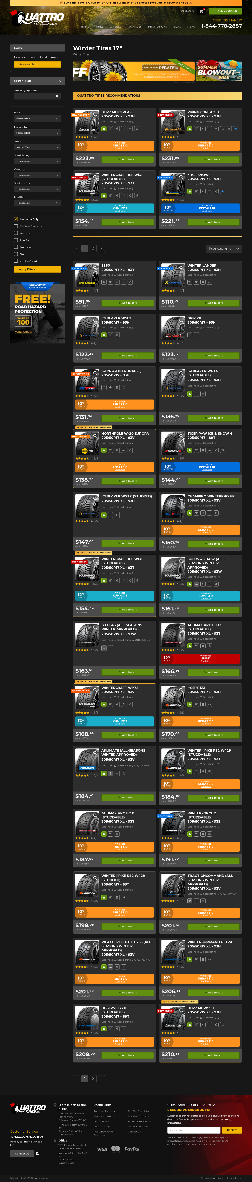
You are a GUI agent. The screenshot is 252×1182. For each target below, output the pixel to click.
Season (18, 141)
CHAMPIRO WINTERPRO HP (211, 496)
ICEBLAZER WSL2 (116, 318)
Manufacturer (22, 126)
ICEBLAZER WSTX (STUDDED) (126, 496)
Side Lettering (22, 183)
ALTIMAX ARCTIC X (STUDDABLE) (117, 815)
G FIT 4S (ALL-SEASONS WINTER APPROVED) (121, 627)
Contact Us (22, 1153)
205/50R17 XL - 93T (117, 183)
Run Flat (25, 240)
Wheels (115, 26)
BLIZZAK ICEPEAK (116, 112)
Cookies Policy (102, 1126)
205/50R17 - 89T (201, 438)
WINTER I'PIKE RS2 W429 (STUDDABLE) (209, 752)
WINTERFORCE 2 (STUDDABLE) (201, 815)
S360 (105, 265)
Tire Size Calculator (139, 1111)
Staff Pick (25, 233)
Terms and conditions (212, 1178)
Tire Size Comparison (140, 1116)
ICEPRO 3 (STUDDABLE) (121, 371)
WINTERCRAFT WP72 (119, 688)
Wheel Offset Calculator (141, 1121)
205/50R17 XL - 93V (117, 438)
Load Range (21, 197)
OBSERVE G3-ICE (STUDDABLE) (115, 1010)
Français (187, 11)
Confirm (232, 1130)
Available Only (29, 219)
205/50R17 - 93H (115, 322)
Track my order (225, 10)
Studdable (25, 247)
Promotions (157, 26)
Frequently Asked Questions (103, 1133)
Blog (177, 26)
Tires (99, 26)
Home (85, 26)
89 (201, 443)
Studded (24, 254)
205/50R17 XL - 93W (204, 572)
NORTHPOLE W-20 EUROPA (125, 433)
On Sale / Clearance (31, 226)
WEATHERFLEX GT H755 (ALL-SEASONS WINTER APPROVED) (127, 946)
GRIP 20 (194, 318)
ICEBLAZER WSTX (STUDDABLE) (202, 373)
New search (26, 64)
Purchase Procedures (105, 1111)
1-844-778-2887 (221, 26)
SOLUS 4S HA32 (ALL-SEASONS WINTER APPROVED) (206, 563)
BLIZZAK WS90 (200, 1008)
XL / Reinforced (28, 261)
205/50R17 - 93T (115, 884)
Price (17, 112)
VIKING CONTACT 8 (203, 112)
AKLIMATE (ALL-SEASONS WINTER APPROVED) (123, 752)
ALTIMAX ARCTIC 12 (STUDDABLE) (204, 627)
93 (115, 121)
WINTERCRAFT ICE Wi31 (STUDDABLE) (121, 177)
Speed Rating (21, 155)
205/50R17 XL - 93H (118, 116)
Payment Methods (104, 1116)
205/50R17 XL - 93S (203, 821)
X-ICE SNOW (198, 175)
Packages (134, 26)
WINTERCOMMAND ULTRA (210, 942)
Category (19, 169)
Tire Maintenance (137, 1126)
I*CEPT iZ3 (196, 688)
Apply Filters (27, 269)
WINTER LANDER (201, 265)
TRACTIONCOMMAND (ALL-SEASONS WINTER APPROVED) (210, 880)
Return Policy (101, 1121)
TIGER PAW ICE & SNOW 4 (209, 433)
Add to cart (129, 159)
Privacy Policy (233, 1178)
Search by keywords (25, 90)
